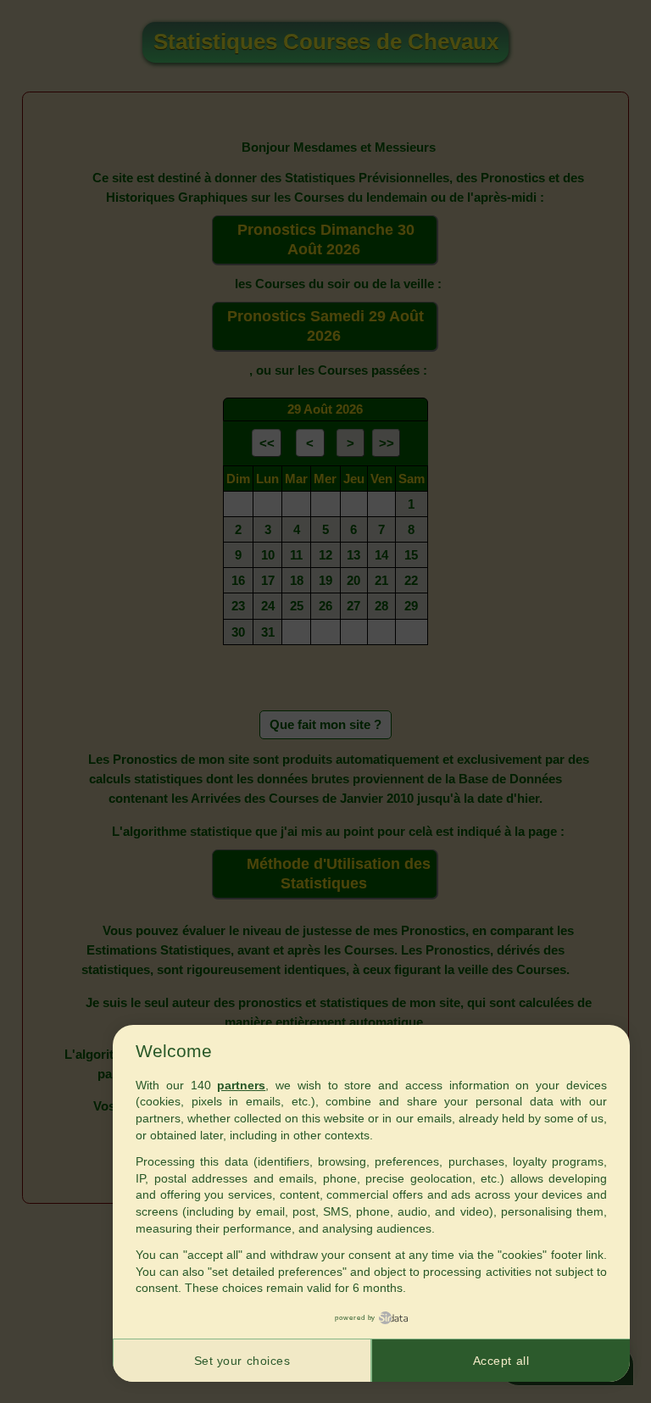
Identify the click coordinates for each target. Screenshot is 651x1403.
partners (241, 1085)
